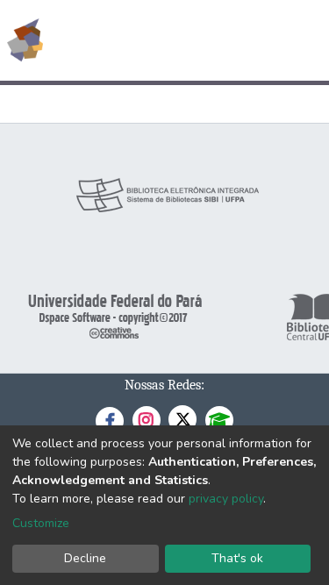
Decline (85, 558)
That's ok (237, 558)
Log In (249, 40)
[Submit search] (188, 40)
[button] (214, 40)
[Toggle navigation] (304, 40)
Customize (40, 523)
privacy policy (226, 498)
